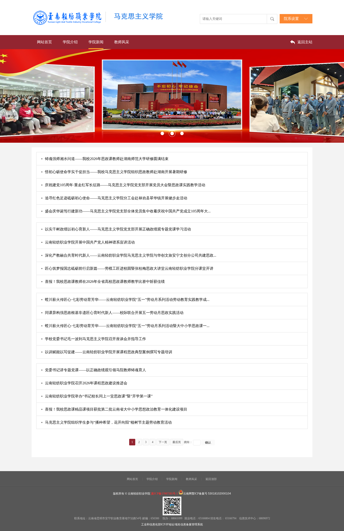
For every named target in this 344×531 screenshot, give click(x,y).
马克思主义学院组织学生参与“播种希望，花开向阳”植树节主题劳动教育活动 (106, 422)
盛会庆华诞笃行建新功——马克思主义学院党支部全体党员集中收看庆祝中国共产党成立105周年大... (126, 211)
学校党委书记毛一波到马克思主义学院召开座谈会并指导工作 (93, 339)
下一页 (163, 442)
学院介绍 (70, 42)
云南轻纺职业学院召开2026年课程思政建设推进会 (84, 383)
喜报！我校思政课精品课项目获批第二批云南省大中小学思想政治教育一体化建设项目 (114, 409)
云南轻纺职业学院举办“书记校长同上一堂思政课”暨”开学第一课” (97, 396)
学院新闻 (95, 42)
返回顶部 (211, 479)
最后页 (176, 442)
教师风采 (121, 42)
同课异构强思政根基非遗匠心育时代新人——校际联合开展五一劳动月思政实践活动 (112, 313)
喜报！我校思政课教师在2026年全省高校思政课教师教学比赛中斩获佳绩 (103, 282)
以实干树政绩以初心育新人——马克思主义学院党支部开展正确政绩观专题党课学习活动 (116, 229)
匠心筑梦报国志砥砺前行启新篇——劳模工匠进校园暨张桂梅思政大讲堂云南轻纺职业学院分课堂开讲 (127, 268)
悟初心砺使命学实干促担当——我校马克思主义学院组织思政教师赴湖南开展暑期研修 (114, 172)
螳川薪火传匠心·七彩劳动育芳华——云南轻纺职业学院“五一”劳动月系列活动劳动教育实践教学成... (125, 300)
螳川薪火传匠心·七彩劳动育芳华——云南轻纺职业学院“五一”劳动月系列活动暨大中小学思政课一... (125, 326)
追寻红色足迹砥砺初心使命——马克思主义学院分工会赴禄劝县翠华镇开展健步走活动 (114, 198)
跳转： (188, 442)
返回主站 (304, 42)
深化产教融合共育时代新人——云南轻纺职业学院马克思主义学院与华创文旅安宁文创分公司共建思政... (128, 255)
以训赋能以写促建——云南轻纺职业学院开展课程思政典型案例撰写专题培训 (106, 352)
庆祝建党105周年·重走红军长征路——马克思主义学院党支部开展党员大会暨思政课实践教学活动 (123, 185)
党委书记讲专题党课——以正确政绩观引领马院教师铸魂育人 (93, 370)
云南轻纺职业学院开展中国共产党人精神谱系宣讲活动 (88, 242)
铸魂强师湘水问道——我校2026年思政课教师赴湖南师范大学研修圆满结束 (104, 159)
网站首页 (44, 42)
